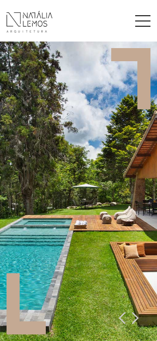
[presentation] (122, 318)
